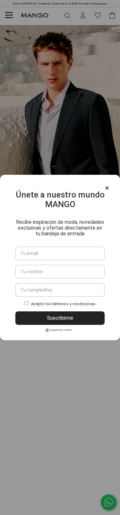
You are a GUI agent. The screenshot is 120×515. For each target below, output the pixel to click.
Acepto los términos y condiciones (63, 303)
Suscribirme (60, 318)
